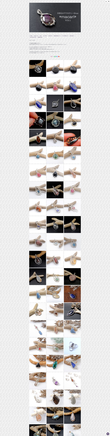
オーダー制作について (65, 35)
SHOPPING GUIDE (33, 37)
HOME (31, 35)
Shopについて (36, 35)
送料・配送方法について (57, 35)
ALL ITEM (44, 35)
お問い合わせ (72, 35)
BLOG (41, 35)
